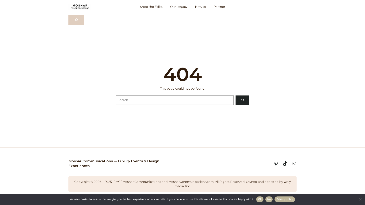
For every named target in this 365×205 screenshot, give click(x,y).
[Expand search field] (76, 20)
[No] (360, 199)
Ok (260, 199)
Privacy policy (284, 199)
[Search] (242, 100)
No (269, 199)
